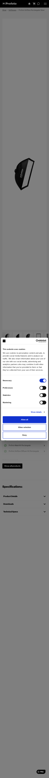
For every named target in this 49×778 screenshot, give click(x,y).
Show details (36, 412)
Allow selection (24, 427)
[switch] (42, 388)
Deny (24, 435)
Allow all (24, 420)
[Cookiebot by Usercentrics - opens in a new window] (35, 341)
